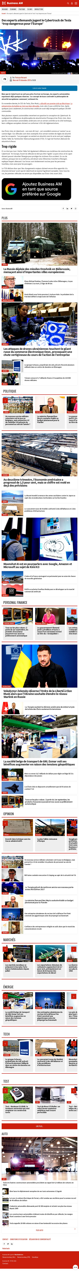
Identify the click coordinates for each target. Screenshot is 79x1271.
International (7, 686)
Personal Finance (7, 807)
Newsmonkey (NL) (8, 1257)
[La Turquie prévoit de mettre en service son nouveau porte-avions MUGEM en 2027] (12, 883)
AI (3, 559)
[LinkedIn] (12, 1243)
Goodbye (35, 1257)
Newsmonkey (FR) (23, 1257)
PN (5, 79)
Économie (13, 9)
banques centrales (8, 301)
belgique (38, 835)
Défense (5, 265)
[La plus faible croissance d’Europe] (50, 820)
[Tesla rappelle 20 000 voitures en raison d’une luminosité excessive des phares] (5, 1221)
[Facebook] (4, 1243)
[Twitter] (8, 1243)
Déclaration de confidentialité (40, 1239)
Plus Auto (56, 1230)
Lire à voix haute (39, 88)
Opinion (6, 835)
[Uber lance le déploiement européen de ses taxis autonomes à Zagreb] (5, 1189)
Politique (22, 9)
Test (5, 1102)
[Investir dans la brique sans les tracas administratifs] (18, 820)
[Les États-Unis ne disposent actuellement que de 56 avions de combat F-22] (12, 783)
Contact (5, 1239)
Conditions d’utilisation (18, 1239)
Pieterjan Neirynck (21, 77)
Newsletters (39, 9)
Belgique (5, 9)
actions (6, 961)
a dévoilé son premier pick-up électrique (54, 103)
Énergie (38, 961)
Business (5, 287)
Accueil (3, 13)
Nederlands (6, 1248)
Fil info (29, 9)
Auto (3, 72)
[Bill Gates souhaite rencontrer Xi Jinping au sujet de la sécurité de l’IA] (12, 870)
